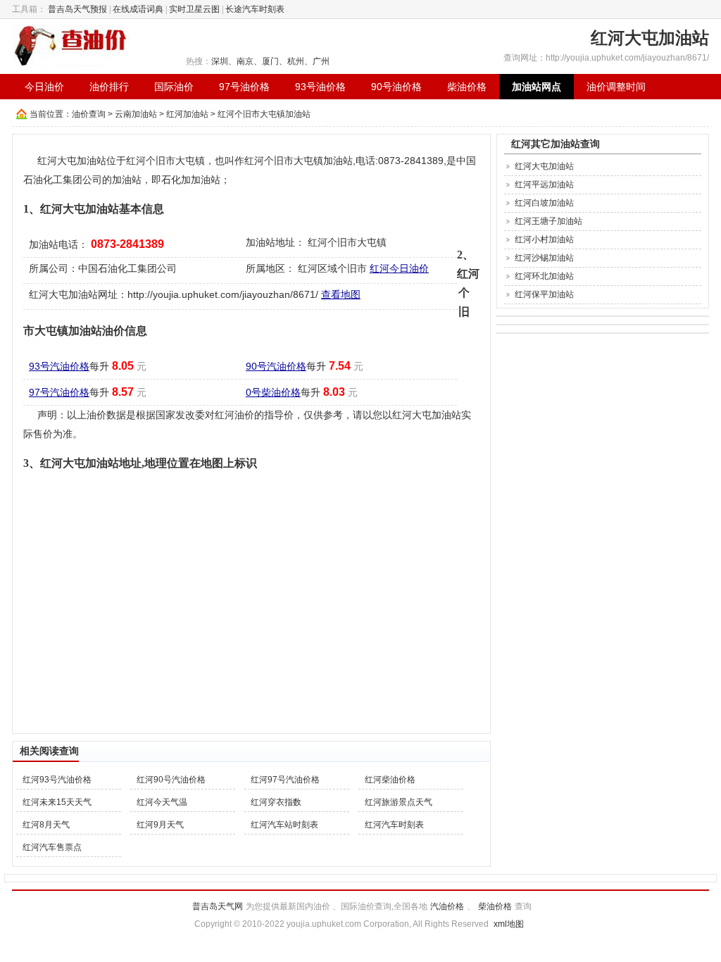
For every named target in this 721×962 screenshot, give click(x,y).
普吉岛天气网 (217, 906)
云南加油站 (136, 114)
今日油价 (44, 86)
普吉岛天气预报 (77, 9)
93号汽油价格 (59, 366)
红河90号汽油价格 (171, 780)
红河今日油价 (399, 268)
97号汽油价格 (59, 392)
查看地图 (340, 294)
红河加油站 (187, 114)
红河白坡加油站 (544, 203)
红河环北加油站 (544, 276)
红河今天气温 (162, 802)
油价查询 (89, 114)
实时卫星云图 (194, 9)
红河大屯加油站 (544, 166)
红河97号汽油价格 (285, 780)
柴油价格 (467, 86)
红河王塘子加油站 (548, 221)
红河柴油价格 (390, 780)
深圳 (219, 61)
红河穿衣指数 (276, 802)
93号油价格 (320, 86)
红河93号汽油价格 (57, 780)
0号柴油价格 (273, 392)
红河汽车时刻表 (394, 825)
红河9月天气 (160, 825)
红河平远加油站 (544, 184)
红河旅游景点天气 (398, 802)
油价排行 (109, 86)
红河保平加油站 (544, 294)
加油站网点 (536, 86)
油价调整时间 (616, 86)
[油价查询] (71, 45)
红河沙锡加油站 (544, 258)
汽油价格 (447, 906)
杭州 (295, 61)
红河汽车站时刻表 (284, 825)
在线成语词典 (138, 9)
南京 (245, 61)
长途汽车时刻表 (254, 9)
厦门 (270, 61)
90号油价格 (396, 86)
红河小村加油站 (544, 239)
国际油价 (174, 86)
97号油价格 (244, 86)
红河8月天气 (46, 825)
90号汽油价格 (276, 366)
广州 (321, 61)
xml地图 (509, 924)
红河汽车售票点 (52, 847)
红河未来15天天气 (57, 802)
